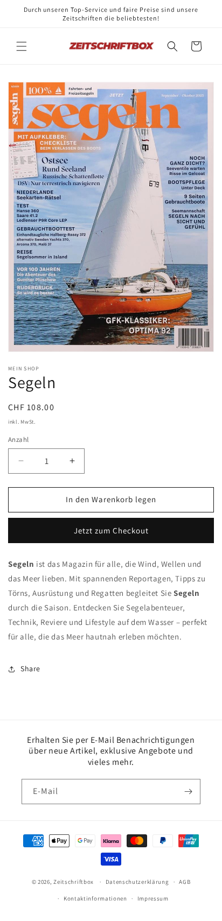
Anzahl (18, 439)
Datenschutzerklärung (137, 881)
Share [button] (30, 668)
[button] (21, 46)
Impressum (153, 898)
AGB (184, 881)
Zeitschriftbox (73, 881)
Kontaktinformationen (95, 898)
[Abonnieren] (188, 791)
